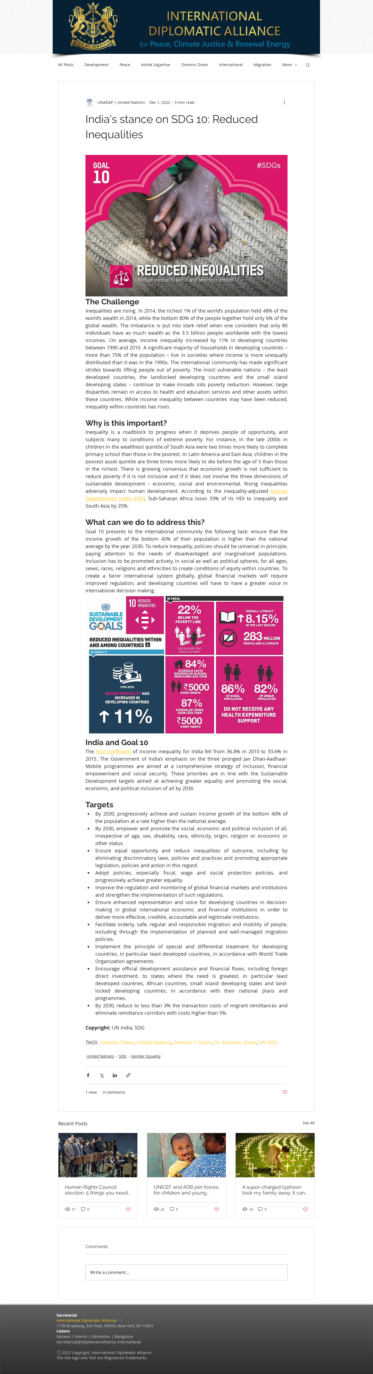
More (287, 64)
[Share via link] (128, 1075)
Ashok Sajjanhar (156, 64)
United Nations (100, 1056)
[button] (307, 65)
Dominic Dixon (195, 64)
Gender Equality (146, 1056)
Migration (262, 64)
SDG (122, 1056)
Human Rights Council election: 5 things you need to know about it (96, 1190)
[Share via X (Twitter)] (101, 1075)
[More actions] (284, 102)
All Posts (65, 64)
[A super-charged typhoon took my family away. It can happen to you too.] (275, 1155)
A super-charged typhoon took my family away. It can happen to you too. (273, 1190)
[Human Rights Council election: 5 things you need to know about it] (97, 1155)
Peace (125, 64)
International (231, 64)
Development (96, 64)
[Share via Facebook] (88, 1075)
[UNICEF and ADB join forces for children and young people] (186, 1155)
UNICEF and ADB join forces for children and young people (186, 1190)
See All (309, 1122)
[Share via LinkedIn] (114, 1075)
